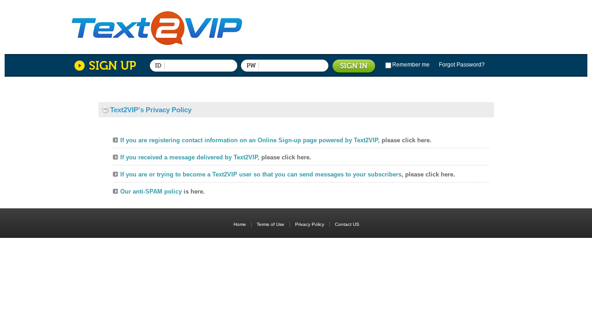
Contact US (347, 224)
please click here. (407, 140)
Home (240, 224)
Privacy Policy (312, 224)
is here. (194, 191)
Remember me (411, 64)
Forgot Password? (462, 64)
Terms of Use (273, 224)
